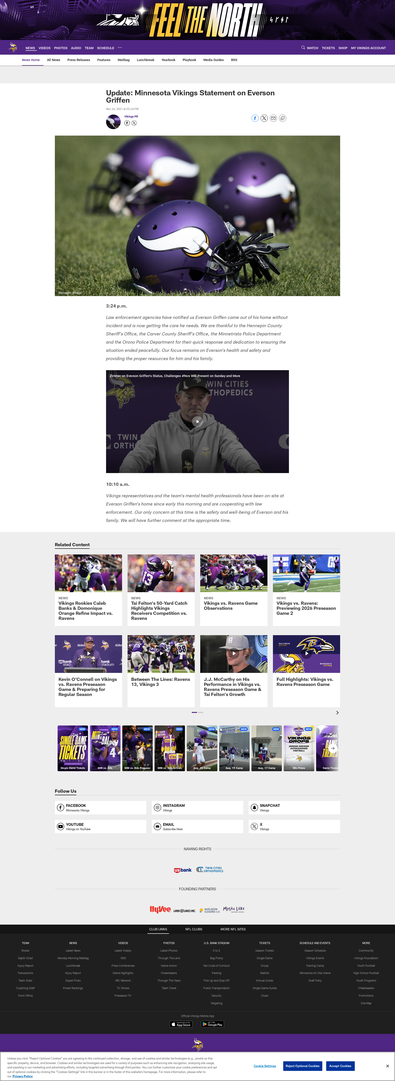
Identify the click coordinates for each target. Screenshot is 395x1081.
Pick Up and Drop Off (217, 980)
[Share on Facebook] (255, 121)
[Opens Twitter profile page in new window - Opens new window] (134, 123)
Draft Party (315, 980)
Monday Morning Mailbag (73, 958)
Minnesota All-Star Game (315, 972)
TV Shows (123, 988)
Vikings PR (131, 116)
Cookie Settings (265, 1066)
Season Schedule (315, 950)
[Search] (303, 47)
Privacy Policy (23, 1076)
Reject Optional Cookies (303, 1066)
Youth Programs (366, 980)
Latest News (73, 950)
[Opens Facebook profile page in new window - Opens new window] (127, 123)
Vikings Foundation (366, 958)
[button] (197, 421)
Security (216, 995)
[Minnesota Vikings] (197, 1045)
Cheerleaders (169, 972)
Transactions (25, 972)
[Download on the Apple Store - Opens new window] (181, 1025)
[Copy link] (282, 118)
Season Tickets (264, 950)
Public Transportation (216, 988)
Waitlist (264, 972)
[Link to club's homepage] (12, 47)
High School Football (366, 972)
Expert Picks (73, 980)
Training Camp (315, 965)
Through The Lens (169, 958)
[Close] (388, 1066)
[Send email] (273, 121)
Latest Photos (168, 950)
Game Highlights (123, 972)
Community (366, 950)
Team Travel (169, 988)
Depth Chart (25, 958)
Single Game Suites (265, 988)
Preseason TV (123, 995)
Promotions (366, 995)
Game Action (169, 965)
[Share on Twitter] (264, 121)
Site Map (366, 1003)
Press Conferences (123, 965)
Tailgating (216, 1003)
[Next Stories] (332, 748)
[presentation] (338, 713)
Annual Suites (264, 980)
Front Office (25, 995)
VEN (123, 958)
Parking (216, 972)
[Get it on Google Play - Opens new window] (212, 1026)
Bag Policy (216, 958)
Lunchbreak (73, 965)
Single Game (264, 958)
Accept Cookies (340, 1066)
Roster (25, 950)
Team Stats (25, 980)
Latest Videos (123, 950)
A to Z (216, 950)
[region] (197, 1066)
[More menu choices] (120, 47)
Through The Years (169, 980)
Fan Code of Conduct (216, 965)
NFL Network (123, 980)
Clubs (264, 995)
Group (265, 965)
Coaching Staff (25, 988)
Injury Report (25, 965)
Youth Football (366, 965)
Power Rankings (73, 988)
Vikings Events (315, 958)
